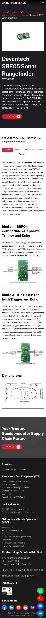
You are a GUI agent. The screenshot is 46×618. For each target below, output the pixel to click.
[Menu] (43, 3)
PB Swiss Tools (7, 528)
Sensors (25, 15)
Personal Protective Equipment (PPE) (16, 537)
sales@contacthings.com (21, 576)
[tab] (7, 150)
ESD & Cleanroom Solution (12, 531)
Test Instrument (14, 12)
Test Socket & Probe (10, 485)
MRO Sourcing (8, 534)
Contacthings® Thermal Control (15, 482)
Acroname (16, 15)
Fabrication (6, 540)
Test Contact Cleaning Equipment (15, 488)
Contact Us (9, 116)
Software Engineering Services (14, 469)
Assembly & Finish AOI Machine (14, 497)
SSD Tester (6, 494)
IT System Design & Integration (14, 546)
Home (4, 12)
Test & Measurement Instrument (15, 509)
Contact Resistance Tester (13, 491)
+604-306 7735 (17, 570)
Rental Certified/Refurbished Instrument (18, 512)
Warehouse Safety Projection (13, 543)
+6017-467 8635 (35, 570)
